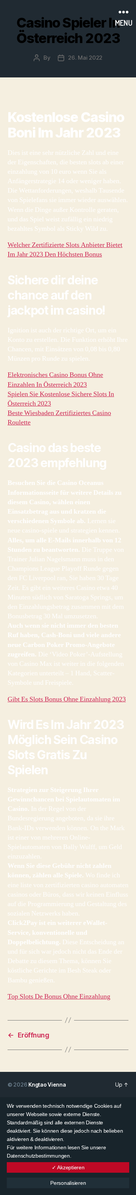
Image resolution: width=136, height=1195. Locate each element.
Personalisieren (68, 1183)
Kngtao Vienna (47, 1084)
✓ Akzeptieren (68, 1167)
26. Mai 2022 (85, 57)
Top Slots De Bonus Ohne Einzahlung (59, 996)
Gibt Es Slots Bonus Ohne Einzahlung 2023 (67, 699)
